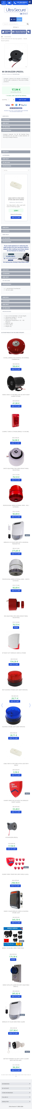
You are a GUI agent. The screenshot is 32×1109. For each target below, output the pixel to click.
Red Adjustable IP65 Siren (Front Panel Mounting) (16, 616)
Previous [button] (2, 705)
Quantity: (4, 99)
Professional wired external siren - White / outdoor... (16, 579)
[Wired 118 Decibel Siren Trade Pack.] (13, 936)
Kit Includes (6, 127)
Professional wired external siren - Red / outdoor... (16, 506)
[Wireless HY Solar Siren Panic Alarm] (13, 1010)
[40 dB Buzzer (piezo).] (11, 826)
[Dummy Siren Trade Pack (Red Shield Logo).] (15, 863)
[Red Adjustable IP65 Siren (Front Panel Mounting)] (16, 604)
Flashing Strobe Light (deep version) (13, 726)
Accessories (6, 119)
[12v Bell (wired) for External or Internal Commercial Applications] (16, 346)
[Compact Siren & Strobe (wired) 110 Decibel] (15, 420)
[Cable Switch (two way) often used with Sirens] (16, 185)
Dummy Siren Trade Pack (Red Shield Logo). (15, 874)
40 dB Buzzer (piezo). (11, 837)
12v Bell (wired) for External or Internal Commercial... (16, 358)
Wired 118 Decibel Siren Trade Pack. (13, 948)
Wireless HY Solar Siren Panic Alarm (13, 1022)
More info (6, 116)
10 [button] (15, 1074)
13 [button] (19, 1074)
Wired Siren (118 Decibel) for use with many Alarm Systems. (16, 395)
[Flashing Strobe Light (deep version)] (13, 715)
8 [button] (12, 1074)
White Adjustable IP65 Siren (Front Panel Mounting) (16, 469)
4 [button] (6, 1074)
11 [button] (16, 1074)
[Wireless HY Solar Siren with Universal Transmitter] (16, 531)
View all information (16, 214)
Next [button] (29, 705)
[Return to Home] (1, 37)
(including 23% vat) (16, 92)
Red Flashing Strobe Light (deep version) (14, 690)
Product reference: (7, 74)
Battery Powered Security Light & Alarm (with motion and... (16, 1059)
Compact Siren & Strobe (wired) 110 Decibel (15, 431)
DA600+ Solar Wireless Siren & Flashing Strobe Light (16, 912)
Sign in (16, 27)
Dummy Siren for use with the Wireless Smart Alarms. (16, 801)
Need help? (6, 123)
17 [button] (25, 1074)
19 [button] (28, 1074)
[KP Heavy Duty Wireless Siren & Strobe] (14, 641)
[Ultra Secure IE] (16, 11)
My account (5, 1088)
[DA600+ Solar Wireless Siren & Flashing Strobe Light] (16, 900)
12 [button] (18, 1074)
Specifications (7, 130)
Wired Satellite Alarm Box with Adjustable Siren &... (16, 985)
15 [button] (22, 1074)
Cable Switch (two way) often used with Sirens (16, 198)
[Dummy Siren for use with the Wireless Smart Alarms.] (16, 789)
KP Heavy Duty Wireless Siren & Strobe (14, 653)
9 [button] (13, 1074)
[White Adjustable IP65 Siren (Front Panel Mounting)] (16, 457)
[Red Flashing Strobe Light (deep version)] (14, 678)
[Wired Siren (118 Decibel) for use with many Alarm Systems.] (16, 383)
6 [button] (9, 1074)
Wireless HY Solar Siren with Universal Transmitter (16, 543)
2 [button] (3, 1074)
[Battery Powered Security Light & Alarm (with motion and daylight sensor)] (16, 1047)
